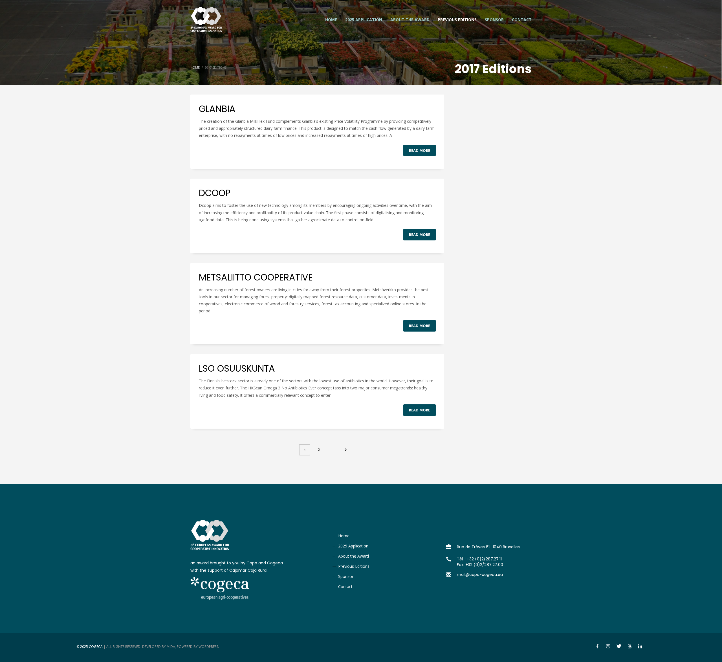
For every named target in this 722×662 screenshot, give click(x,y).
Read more (419, 150)
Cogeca (96, 646)
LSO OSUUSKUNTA (237, 368)
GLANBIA (217, 108)
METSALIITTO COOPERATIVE (256, 277)
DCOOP (214, 193)
